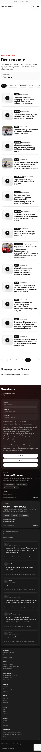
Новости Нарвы (21, 484)
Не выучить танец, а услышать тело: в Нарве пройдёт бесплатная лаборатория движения (24, 100)
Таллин (5, 686)
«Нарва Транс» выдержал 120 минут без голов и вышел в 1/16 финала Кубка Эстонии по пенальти (26, 342)
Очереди (6, 515)
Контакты (20, 465)
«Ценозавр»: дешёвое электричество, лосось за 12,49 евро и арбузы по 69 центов (24, 148)
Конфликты (6, 680)
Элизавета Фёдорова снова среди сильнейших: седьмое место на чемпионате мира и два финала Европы (25, 325)
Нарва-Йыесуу (19, 176)
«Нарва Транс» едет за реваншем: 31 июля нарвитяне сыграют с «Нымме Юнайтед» (23, 271)
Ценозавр (18, 142)
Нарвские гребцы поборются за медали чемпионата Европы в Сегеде (26, 132)
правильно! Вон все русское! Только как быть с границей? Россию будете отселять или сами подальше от (21, 550)
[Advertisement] (20, 31)
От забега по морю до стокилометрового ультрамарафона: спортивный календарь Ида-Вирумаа (25, 307)
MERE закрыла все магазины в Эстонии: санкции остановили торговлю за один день (24, 589)
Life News (18, 211)
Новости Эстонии (9, 484)
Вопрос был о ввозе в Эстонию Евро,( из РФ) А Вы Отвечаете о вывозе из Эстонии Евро (21, 601)
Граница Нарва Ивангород (11, 666)
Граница (17, 228)
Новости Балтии (8, 655)
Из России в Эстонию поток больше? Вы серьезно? (19, 568)
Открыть (35, 497)
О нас (5, 720)
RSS (20, 460)
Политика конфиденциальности (12, 732)
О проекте (4, 748)
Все (3, 86)
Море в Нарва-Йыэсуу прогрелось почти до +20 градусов (24, 182)
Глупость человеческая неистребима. (19, 585)
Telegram (20, 456)
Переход (14, 515)
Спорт (16, 126)
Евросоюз (13, 86)
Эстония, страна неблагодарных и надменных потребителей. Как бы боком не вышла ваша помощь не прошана (21, 620)
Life (4, 709)
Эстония (17, 111)
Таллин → (6, 491)
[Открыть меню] (38, 6)
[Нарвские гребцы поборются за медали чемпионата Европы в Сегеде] (7, 131)
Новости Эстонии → (9, 521)
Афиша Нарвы (7, 668)
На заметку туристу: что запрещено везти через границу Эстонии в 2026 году (24, 607)
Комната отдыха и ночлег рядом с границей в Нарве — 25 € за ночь (25, 234)
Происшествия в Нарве (10, 487)
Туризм (5, 714)
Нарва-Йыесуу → (8, 494)
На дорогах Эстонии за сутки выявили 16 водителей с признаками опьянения (25, 116)
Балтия (5, 702)
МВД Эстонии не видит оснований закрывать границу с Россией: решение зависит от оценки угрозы (24, 641)
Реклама (5, 725)
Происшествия (7, 677)
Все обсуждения (8, 537)
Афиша (17, 94)
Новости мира (7, 657)
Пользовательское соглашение (12, 734)
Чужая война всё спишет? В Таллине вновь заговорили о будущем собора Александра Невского (24, 557)
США (31, 86)
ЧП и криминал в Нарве (10, 675)
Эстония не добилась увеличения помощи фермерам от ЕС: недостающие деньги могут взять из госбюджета (25, 199)
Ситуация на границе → (10, 519)
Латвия (5, 691)
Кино (4, 711)
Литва (5, 700)
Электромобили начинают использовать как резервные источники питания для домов (26, 217)
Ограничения (24, 515)
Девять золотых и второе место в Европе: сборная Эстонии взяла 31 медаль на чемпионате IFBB (25, 288)
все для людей (11, 637)
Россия (23, 86)
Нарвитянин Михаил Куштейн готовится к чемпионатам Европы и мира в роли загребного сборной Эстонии (26, 165)
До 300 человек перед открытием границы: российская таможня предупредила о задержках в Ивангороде (24, 574)
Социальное (18, 244)
